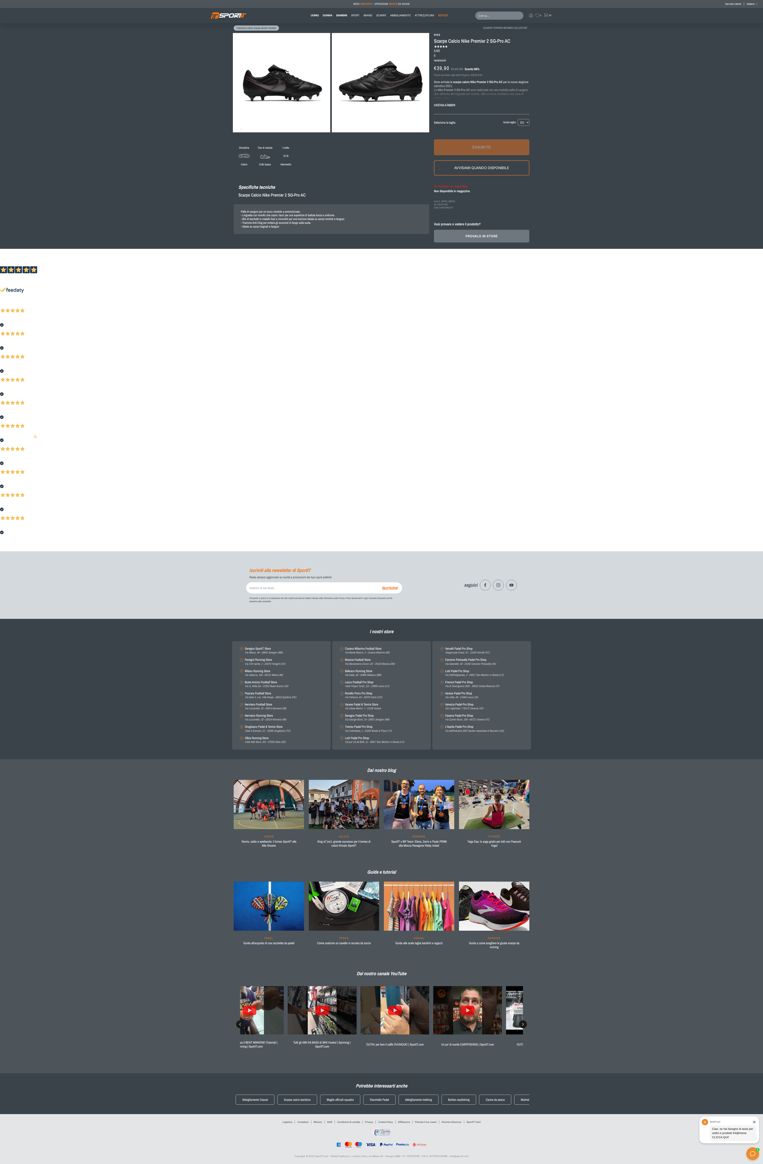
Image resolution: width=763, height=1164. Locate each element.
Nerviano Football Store (265, 706)
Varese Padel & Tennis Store (363, 706)
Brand (368, 15)
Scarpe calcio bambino (297, 1099)
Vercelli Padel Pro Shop (467, 650)
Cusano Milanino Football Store (367, 650)
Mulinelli (526, 1099)
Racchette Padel (379, 1099)
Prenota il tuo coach (426, 1121)
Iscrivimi (389, 588)
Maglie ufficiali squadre (340, 1099)
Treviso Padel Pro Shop (368, 729)
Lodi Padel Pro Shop (374, 740)
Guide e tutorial (381, 872)
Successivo (21, 305)
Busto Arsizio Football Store (266, 684)
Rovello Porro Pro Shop (363, 695)
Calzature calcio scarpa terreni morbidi (256, 28)
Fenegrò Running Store (265, 662)
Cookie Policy (385, 1121)
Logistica (287, 1121)
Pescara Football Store (270, 695)
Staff (329, 1121)
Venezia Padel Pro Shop (464, 706)
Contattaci (303, 1121)
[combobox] (500, 15)
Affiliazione (404, 1121)
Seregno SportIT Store (264, 650)
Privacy (369, 1121)
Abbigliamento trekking (418, 1099)
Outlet (443, 15)
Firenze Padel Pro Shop (472, 684)
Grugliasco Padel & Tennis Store (267, 729)
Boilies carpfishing (459, 1099)
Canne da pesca (495, 1099)
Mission (318, 1121)
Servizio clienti (733, 3)
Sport (355, 15)
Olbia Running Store (265, 740)
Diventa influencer (452, 1121)
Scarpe (381, 15)
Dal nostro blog (381, 770)
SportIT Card (474, 1121)
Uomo (315, 15)
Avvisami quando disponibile (481, 168)
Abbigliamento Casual (255, 1099)
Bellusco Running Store (363, 673)
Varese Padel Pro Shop (461, 695)
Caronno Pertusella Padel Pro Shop (470, 662)
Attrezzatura (424, 15)
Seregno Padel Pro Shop (367, 717)
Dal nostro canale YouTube (382, 973)
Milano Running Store (264, 673)
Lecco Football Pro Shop (367, 684)
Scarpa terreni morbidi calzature (505, 28)
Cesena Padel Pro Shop (467, 717)
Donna (327, 15)
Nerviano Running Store (265, 717)
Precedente (6, 305)
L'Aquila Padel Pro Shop (474, 729)
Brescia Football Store (370, 662)
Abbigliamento (400, 15)
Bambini (341, 15)
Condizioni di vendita (348, 1121)
